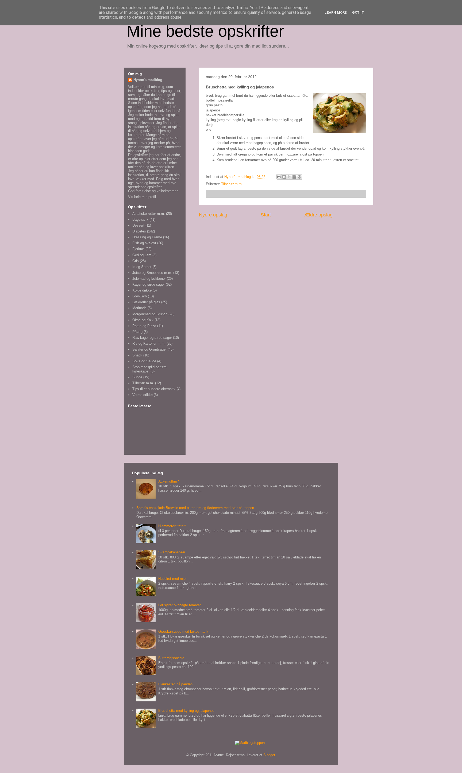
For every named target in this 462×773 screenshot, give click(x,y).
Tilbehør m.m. (232, 184)
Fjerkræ (138, 249)
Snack (137, 355)
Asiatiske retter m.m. (148, 214)
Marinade (139, 308)
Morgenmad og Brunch (149, 314)
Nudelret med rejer (172, 579)
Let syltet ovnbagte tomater (179, 605)
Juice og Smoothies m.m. (152, 273)
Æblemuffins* (168, 481)
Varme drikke (142, 395)
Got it (358, 12)
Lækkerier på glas (146, 302)
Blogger (269, 755)
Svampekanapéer (171, 552)
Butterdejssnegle (171, 658)
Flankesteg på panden (175, 684)
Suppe (137, 377)
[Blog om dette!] (284, 177)
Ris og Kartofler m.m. (148, 343)
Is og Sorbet (141, 267)
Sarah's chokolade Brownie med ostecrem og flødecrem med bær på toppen (195, 508)
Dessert (138, 225)
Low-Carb (139, 296)
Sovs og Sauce (144, 361)
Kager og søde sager (148, 284)
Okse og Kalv (142, 320)
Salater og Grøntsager (149, 349)
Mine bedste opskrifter (205, 31)
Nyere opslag (213, 214)
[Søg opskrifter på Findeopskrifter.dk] (250, 743)
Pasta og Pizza (144, 326)
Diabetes (139, 231)
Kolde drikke (142, 290)
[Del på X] (289, 177)
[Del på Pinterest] (299, 177)
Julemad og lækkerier (149, 279)
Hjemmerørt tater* (172, 526)
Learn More (336, 12)
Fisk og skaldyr (144, 243)
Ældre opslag (318, 214)
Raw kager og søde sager (152, 338)
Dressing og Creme (147, 237)
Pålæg (137, 332)
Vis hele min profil (142, 197)
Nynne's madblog (147, 80)
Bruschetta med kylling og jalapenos (186, 711)
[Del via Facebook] (294, 177)
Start (266, 214)
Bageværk (140, 219)
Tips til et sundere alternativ (153, 389)
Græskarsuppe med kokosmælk (183, 632)
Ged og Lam (141, 255)
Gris (135, 261)
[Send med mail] (279, 177)
